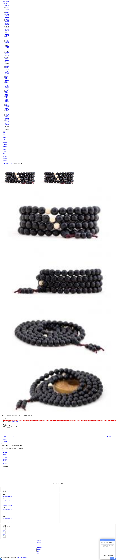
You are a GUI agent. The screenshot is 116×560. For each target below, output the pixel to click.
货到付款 (7, 41)
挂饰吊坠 (7, 105)
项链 (6, 104)
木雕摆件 (7, 106)
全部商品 (5, 137)
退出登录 (7, 17)
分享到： (6, 436)
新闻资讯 (7, 58)
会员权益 (7, 47)
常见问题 (7, 49)
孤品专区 (7, 123)
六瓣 (6, 120)
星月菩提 (7, 86)
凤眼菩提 (7, 89)
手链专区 (7, 118)
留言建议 (7, 67)
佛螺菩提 (7, 101)
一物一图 (7, 124)
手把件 (6, 108)
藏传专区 (7, 121)
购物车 (4, 132)
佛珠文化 (7, 30)
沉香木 (6, 76)
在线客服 (7, 65)
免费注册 (5, 3)
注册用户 (7, 46)
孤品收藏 (5, 142)
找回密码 (7, 21)
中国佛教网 (39, 542)
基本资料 (7, 14)
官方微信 (7, 61)
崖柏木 (6, 82)
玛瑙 (6, 91)
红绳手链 (7, 103)
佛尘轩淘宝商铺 (39, 540)
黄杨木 (6, 96)
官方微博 (7, 60)
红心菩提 (7, 90)
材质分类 (8, 163)
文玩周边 (7, 110)
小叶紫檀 (7, 71)
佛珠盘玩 (7, 27)
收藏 (6, 415)
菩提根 (6, 99)
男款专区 (7, 114)
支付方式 (7, 35)
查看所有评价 (15, 421)
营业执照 (25, 557)
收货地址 (7, 19)
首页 (4, 134)
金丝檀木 (7, 80)
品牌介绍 (7, 52)
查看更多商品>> (109, 436)
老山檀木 (7, 73)
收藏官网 (7, 9)
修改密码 (7, 23)
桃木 (6, 81)
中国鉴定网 (39, 549)
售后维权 (7, 42)
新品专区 (7, 119)
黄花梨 (4, 151)
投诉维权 (7, 24)
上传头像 (7, 15)
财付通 (38, 553)
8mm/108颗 (7, 425)
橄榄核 (6, 100)
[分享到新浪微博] (8, 436)
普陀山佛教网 (39, 547)
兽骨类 (6, 95)
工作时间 (7, 53)
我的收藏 (7, 20)
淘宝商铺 (7, 55)
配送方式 (7, 36)
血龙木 (6, 83)
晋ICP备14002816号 (20, 557)
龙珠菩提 (7, 87)
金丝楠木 (7, 75)
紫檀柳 (6, 92)
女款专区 (7, 115)
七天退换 (7, 40)
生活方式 (7, 109)
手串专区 (7, 116)
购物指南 (7, 34)
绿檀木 (6, 77)
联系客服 (7, 7)
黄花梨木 (7, 72)
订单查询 (7, 66)
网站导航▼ (7, 12)
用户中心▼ (7, 5)
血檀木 (6, 94)
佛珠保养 (7, 29)
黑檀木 (6, 78)
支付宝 (38, 551)
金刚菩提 (7, 85)
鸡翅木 (6, 97)
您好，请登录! (6, 1)
